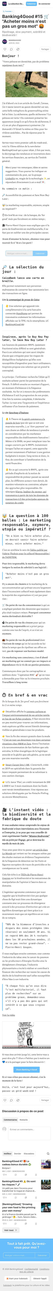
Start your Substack (18, 1278)
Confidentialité (31, 1269)
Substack (7, 1285)
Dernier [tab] (17, 1153)
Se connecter (44, 4)
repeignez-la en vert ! (12, 65)
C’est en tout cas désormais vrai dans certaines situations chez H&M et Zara (26, 741)
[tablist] (15, 1120)
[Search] (48, 1153)
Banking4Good (15, 40)
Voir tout (9, 1230)
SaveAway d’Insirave (19, 413)
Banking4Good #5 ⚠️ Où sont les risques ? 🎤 (19, 1183)
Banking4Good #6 (14, 324)
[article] (26, 1168)
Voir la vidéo (8, 1015)
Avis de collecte (27, 1271)
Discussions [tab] (29, 1153)
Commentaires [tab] (10, 1120)
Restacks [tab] (24, 1120)
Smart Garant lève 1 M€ (17, 765)
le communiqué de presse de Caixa (23, 300)
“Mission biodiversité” (39, 836)
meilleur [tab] (7, 1153)
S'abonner (31, 4)
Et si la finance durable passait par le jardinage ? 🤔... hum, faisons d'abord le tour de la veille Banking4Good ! (20, 1215)
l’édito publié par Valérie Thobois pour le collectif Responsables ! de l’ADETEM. (26, 553)
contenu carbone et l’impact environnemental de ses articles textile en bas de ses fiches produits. (25, 715)
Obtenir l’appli (39, 1278)
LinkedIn (10, 178)
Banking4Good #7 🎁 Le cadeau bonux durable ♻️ (16, 1163)
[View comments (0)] (11, 49)
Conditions (44, 1269)
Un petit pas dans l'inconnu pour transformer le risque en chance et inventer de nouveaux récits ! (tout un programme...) (19, 1189)
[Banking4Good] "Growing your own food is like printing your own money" (18, 1207)
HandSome (21, 313)
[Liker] (5, 49)
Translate (8, 11)
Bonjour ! (6, 1168)
